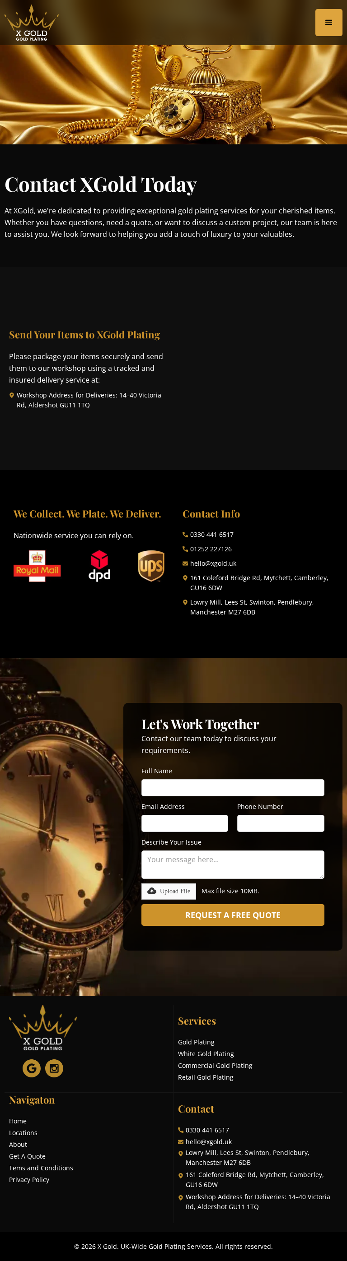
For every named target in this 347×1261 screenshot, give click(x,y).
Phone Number (260, 806)
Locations (23, 1132)
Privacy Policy (29, 1179)
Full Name (156, 771)
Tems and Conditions (41, 1168)
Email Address (163, 806)
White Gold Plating (206, 1053)
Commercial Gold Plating (215, 1065)
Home (18, 1121)
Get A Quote (27, 1156)
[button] (328, 22)
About (18, 1144)
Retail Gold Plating (206, 1077)
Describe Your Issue (171, 842)
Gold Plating (196, 1042)
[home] (32, 23)
